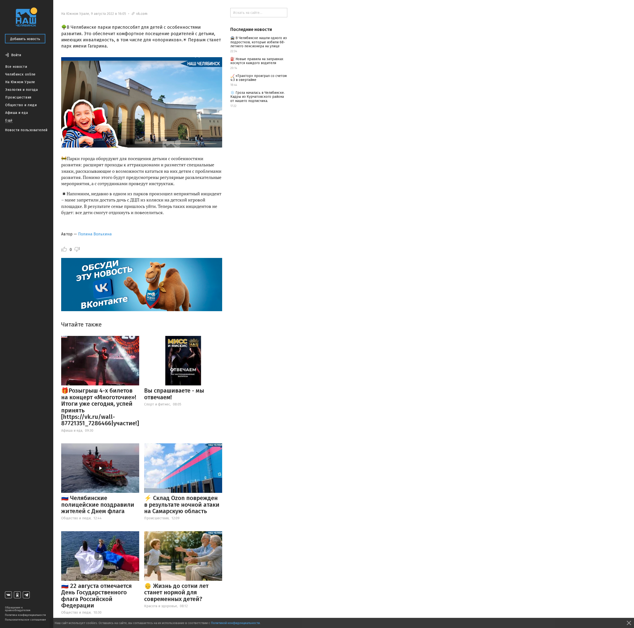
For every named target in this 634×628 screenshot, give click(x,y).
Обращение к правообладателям (17, 609)
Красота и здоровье (160, 606)
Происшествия (18, 97)
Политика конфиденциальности (25, 615)
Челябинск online (20, 74)
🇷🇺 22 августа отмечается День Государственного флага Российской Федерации (96, 595)
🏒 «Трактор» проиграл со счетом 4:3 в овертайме (258, 78)
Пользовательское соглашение (25, 619)
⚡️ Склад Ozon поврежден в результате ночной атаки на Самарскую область (181, 505)
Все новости (16, 67)
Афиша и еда (16, 113)
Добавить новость (25, 39)
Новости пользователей (26, 130)
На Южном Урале (20, 82)
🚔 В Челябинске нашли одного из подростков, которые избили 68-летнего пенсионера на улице (258, 42)
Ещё (9, 120)
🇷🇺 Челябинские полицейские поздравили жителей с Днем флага (97, 505)
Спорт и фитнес (157, 404)
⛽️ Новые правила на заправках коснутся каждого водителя (256, 61)
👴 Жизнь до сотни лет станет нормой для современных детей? (176, 592)
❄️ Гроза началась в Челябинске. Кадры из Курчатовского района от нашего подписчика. (257, 97)
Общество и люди (21, 105)
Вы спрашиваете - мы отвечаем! (174, 394)
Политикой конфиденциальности (235, 623)
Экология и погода (21, 90)
